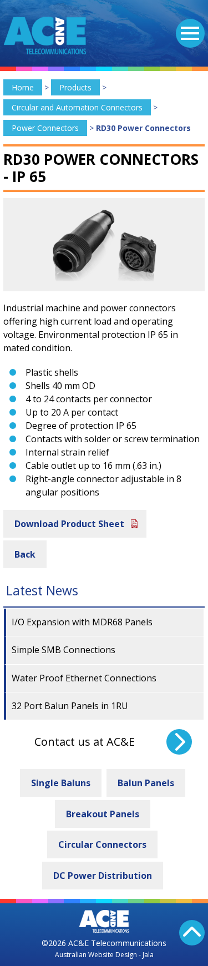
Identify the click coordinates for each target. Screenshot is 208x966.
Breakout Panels (102, 814)
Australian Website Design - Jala (104, 954)
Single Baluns (60, 783)
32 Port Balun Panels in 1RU (70, 706)
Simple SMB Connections (63, 650)
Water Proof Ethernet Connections (84, 678)
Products (75, 87)
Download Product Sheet (69, 524)
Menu (190, 33)
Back (24, 554)
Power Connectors (45, 128)
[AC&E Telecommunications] (45, 35)
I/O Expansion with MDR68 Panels (82, 622)
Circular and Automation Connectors (77, 107)
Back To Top (192, 932)
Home (23, 87)
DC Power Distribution (102, 875)
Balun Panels (146, 783)
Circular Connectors (102, 844)
